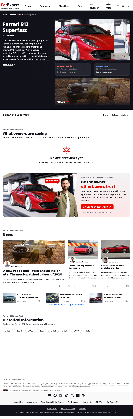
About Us (18, 402)
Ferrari (20, 15)
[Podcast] (83, 395)
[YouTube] (49, 395)
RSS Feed (82, 408)
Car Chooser (94, 6)
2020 (65, 330)
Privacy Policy (52, 408)
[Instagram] (60, 395)
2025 (7, 330)
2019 (76, 330)
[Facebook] (55, 395)
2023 (30, 330)
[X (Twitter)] (72, 395)
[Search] (123, 6)
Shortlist (64, 6)
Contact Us (87, 402)
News (28, 6)
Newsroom (32, 402)
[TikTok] (66, 395)
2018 (87, 330)
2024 (19, 330)
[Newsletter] (118, 6)
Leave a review (107, 72)
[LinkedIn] (77, 395)
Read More (8, 64)
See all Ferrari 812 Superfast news (66, 304)
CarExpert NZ (113, 402)
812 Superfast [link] (30, 15)
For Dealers (73, 402)
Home (5, 15)
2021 (53, 330)
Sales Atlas (108, 6)
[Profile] (128, 6)
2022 (42, 330)
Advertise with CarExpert (52, 402)
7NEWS (99, 402)
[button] (92, 91)
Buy (80, 6)
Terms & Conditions (68, 408)
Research (45, 6)
